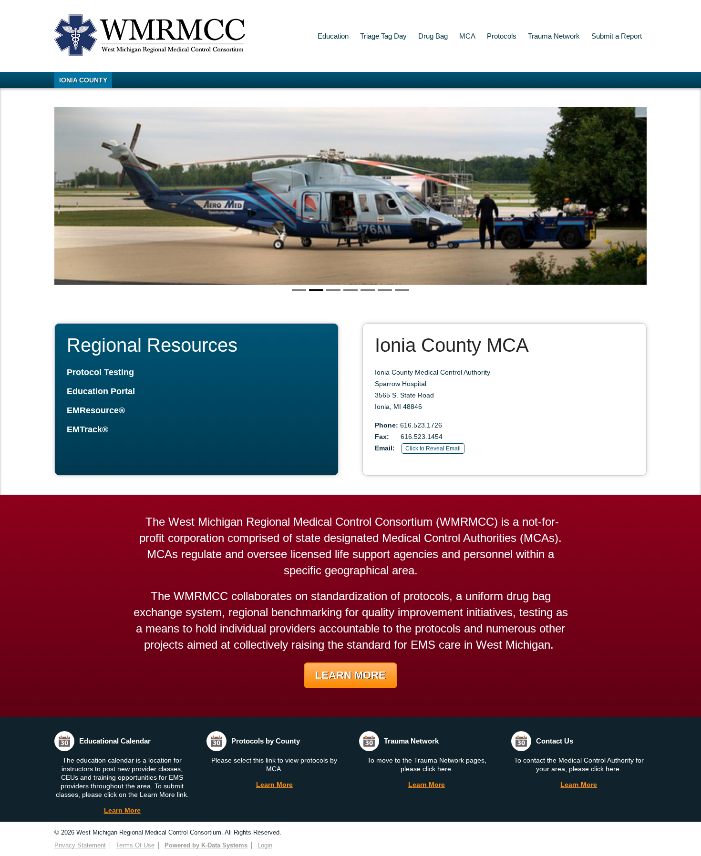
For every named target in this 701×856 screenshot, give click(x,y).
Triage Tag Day (383, 36)
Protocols (501, 36)
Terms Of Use (135, 845)
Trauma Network (554, 36)
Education (333, 36)
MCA (467, 36)
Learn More (350, 675)
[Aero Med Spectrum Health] (350, 196)
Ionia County (83, 80)
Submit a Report (616, 36)
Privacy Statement (80, 845)
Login (265, 845)
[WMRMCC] (149, 53)
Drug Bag (433, 36)
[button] (98, 196)
